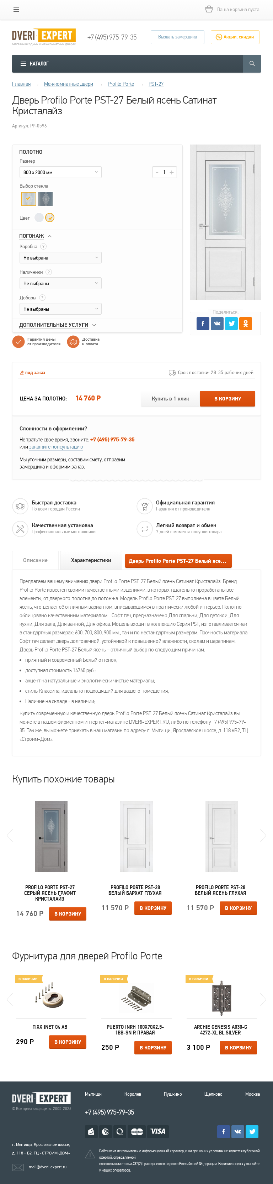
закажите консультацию (56, 447)
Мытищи (93, 1094)
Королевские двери (42, 1098)
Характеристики (91, 560)
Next (263, 835)
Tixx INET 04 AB (50, 1027)
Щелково (213, 1094)
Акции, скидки (239, 37)
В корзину (227, 399)
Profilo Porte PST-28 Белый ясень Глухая (220, 890)
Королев (132, 1094)
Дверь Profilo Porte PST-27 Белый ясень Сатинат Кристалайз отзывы (180, 561)
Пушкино (173, 1094)
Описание (35, 560)
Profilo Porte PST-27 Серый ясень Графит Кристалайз (50, 893)
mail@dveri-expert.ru (47, 1166)
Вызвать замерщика (177, 37)
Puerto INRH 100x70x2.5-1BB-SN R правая (135, 1030)
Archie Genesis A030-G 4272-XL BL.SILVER (220, 1030)
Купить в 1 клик (170, 398)
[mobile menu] (16, 9)
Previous (10, 835)
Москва (252, 1094)
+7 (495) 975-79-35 (111, 37)
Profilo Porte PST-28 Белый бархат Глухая (135, 890)
